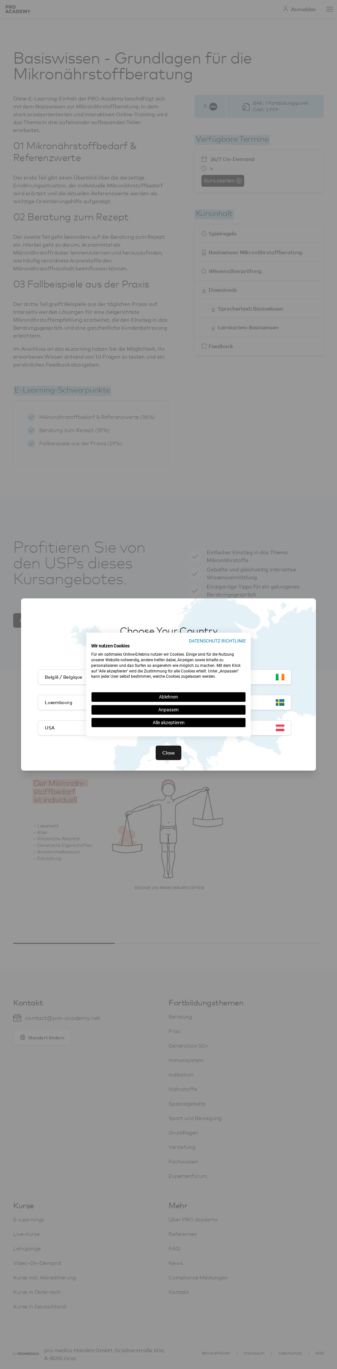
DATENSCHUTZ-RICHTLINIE (217, 640)
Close (168, 752)
